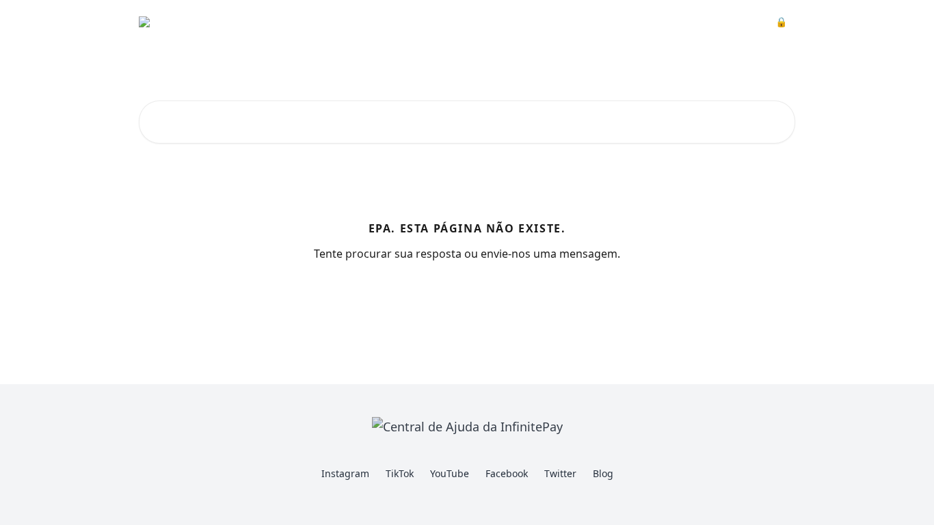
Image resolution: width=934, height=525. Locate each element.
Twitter (560, 473)
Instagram (345, 473)
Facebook (506, 473)
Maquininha (513, 22)
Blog (603, 473)
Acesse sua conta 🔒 (739, 22)
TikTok (400, 473)
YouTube (449, 473)
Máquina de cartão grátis (616, 22)
